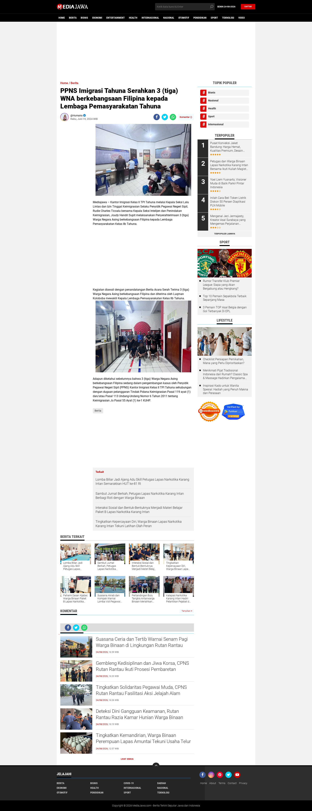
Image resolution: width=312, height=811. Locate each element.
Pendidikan (200, 17)
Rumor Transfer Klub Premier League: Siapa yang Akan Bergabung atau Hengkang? (221, 284)
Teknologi (228, 17)
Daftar (248, 6)
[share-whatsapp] (173, 117)
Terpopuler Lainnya (224, 234)
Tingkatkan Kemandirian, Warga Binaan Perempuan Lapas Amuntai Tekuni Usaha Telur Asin (143, 741)
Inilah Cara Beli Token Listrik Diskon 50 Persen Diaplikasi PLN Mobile (228, 201)
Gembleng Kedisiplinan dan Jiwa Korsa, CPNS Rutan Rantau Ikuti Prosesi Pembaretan (142, 666)
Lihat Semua (127, 759)
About (212, 783)
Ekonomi (97, 17)
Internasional (150, 17)
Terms (221, 783)
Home (61, 17)
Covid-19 (129, 783)
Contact (232, 783)
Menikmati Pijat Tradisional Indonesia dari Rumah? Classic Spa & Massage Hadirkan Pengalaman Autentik (225, 374)
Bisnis (84, 17)
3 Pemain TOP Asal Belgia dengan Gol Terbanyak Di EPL (225, 309)
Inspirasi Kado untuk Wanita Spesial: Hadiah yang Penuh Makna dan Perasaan (225, 389)
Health (133, 17)
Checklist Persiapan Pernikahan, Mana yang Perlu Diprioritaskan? (223, 361)
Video (241, 17)
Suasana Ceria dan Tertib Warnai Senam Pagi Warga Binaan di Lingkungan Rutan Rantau (142, 642)
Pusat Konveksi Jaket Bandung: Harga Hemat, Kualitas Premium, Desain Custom (226, 147)
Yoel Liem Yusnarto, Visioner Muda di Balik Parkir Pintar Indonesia (228, 183)
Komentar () (186, 117)
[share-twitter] (165, 117)
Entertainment (115, 17)
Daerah (161, 783)
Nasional (168, 17)
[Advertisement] (156, 49)
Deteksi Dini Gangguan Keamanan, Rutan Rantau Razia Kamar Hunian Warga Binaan (139, 714)
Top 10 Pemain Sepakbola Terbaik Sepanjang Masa (224, 298)
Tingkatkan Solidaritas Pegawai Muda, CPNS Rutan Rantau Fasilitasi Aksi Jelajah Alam (141, 690)
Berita (73, 17)
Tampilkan (186, 611)
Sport (214, 17)
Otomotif (183, 17)
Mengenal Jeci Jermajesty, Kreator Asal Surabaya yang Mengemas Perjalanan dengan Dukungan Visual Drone (228, 220)
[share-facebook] (156, 117)
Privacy (243, 783)
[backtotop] (156, 766)
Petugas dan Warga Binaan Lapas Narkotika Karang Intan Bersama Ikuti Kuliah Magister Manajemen (229, 165)
